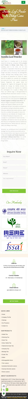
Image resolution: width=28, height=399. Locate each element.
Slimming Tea (5, 337)
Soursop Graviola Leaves (8, 369)
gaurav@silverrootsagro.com (14, 290)
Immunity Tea (5, 348)
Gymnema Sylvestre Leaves (9, 366)
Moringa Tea (5, 351)
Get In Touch (14, 301)
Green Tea (4, 340)
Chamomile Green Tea (8, 346)
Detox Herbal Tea (6, 343)
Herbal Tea (5, 334)
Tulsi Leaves (5, 363)
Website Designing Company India (16, 397)
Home (2, 28)
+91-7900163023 (9, 277)
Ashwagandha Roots (7, 360)
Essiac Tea (5, 354)
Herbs (3, 357)
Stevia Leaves (6, 371)
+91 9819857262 (18, 277)
